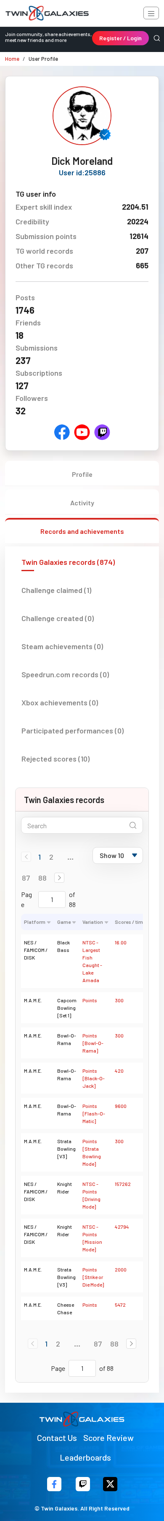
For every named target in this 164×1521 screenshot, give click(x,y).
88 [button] (42, 877)
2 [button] (51, 856)
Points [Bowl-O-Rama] (92, 1042)
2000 (121, 1269)
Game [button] (64, 922)
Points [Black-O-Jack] (93, 1078)
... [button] (70, 857)
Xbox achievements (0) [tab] (59, 702)
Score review (108, 1438)
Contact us (57, 1438)
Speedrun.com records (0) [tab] (65, 674)
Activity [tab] (82, 503)
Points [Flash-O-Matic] (93, 1113)
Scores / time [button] (130, 922)
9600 (121, 1106)
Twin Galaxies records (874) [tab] (68, 562)
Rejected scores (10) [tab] (55, 758)
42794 (122, 1227)
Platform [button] (34, 922)
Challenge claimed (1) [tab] (56, 590)
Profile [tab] (82, 474)
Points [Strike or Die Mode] (93, 1276)
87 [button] (26, 877)
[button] (59, 878)
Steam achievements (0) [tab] (62, 646)
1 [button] (39, 856)
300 (119, 1000)
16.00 (121, 942)
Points (89, 1000)
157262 (123, 1184)
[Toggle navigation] (151, 13)
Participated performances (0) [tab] (72, 730)
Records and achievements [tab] (82, 531)
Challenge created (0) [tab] (57, 618)
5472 (120, 1305)
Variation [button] (92, 922)
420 (119, 1071)
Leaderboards (85, 1457)
